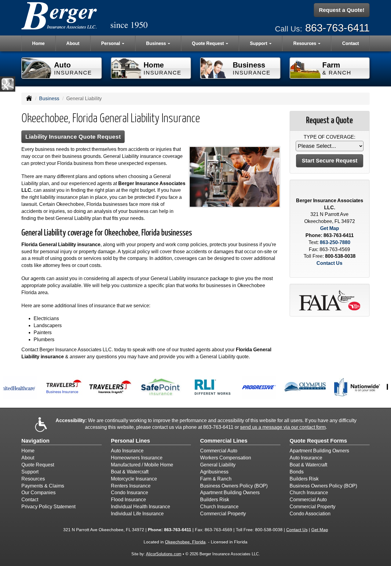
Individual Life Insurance (137, 513)
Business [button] (156, 43)
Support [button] (259, 43)
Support (29, 471)
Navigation (35, 441)
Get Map (329, 228)
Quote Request (37, 464)
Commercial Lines (223, 441)
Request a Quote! (341, 10)
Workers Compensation (225, 457)
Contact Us (329, 263)
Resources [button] (305, 43)
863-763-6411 (337, 28)
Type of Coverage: (329, 137)
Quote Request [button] (208, 43)
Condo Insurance (129, 492)
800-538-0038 (340, 256)
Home (38, 43)
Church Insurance (219, 506)
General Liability (218, 464)
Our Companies (38, 492)
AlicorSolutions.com (163, 554)
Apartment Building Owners (230, 492)
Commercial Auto (218, 450)
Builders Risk (214, 499)
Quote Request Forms (318, 441)
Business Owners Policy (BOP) (234, 485)
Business (49, 98)
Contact (350, 43)
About (72, 43)
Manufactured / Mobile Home (142, 464)
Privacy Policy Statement (48, 506)
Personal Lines (130, 441)
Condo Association (310, 513)
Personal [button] (111, 43)
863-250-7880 (335, 242)
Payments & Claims (42, 485)
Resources (33, 478)
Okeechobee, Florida (185, 541)
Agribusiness (214, 471)
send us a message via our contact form (283, 427)
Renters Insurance (131, 485)
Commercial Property (223, 513)
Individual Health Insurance (140, 506)
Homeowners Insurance (137, 457)
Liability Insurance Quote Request (73, 136)
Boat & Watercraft (129, 471)
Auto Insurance (127, 450)
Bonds (297, 471)
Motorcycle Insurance (134, 478)
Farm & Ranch (216, 478)
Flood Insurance (128, 499)
